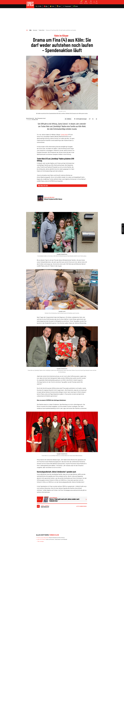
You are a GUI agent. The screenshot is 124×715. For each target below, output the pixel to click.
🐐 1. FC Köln (38, 6)
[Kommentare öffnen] (89, 119)
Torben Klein (41, 30)
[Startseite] (27, 30)
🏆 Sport (59, 6)
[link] (30, 4)
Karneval (35, 30)
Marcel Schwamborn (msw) (40, 118)
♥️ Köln (45, 6)
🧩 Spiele (75, 6)
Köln (30, 30)
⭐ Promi (52, 6)
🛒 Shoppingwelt (67, 6)
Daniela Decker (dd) (30, 118)
